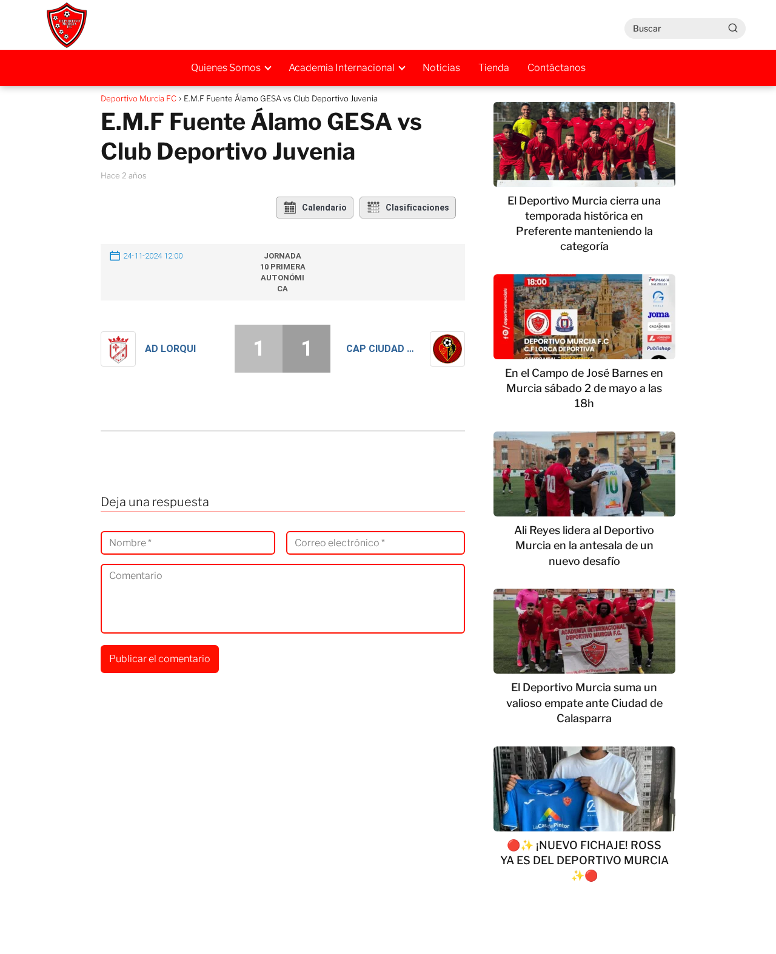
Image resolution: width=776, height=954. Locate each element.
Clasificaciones (417, 207)
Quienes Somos (226, 67)
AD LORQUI (170, 348)
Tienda (493, 67)
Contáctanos (556, 67)
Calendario (324, 207)
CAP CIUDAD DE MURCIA (383, 348)
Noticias (441, 67)
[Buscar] (733, 28)
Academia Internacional (342, 67)
